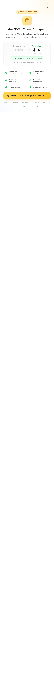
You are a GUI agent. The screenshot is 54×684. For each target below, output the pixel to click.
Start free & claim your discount (27, 95)
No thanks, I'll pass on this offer (27, 107)
